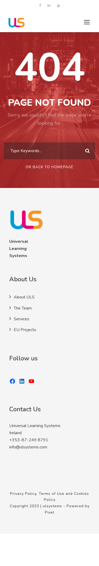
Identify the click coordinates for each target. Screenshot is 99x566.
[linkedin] (49, 5)
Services (21, 319)
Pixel (49, 512)
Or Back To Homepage (49, 167)
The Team (23, 308)
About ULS (24, 297)
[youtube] (58, 5)
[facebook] (40, 5)
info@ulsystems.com (28, 447)
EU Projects (25, 330)
